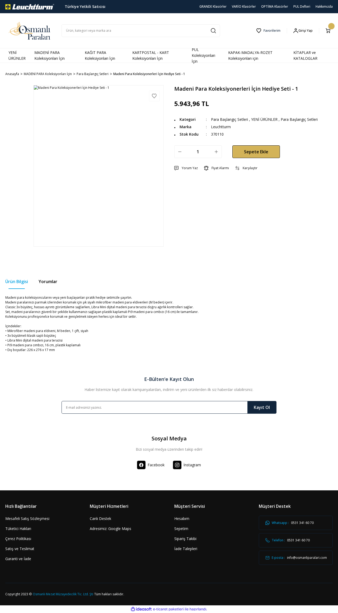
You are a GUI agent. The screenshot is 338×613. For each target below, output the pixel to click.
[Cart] (329, 30)
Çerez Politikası (18, 538)
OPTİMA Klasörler (274, 6)
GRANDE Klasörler (213, 6)
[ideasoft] (141, 609)
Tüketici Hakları (18, 528)
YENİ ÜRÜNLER (264, 119)
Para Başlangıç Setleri (229, 119)
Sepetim (181, 528)
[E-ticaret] (168, 609)
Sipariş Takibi (185, 538)
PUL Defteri (301, 6)
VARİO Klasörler (244, 6)
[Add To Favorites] (154, 96)
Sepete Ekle (256, 152)
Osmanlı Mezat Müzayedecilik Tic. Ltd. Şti (63, 594)
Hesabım (181, 518)
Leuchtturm (221, 126)
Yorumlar (48, 281)
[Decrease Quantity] (180, 152)
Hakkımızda (324, 6)
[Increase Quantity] (216, 152)
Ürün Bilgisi (16, 281)
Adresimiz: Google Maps (110, 528)
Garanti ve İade (18, 558)
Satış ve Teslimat (19, 548)
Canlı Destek (100, 518)
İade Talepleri (185, 548)
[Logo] (29, 6)
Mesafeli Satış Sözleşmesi (27, 518)
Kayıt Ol (262, 407)
